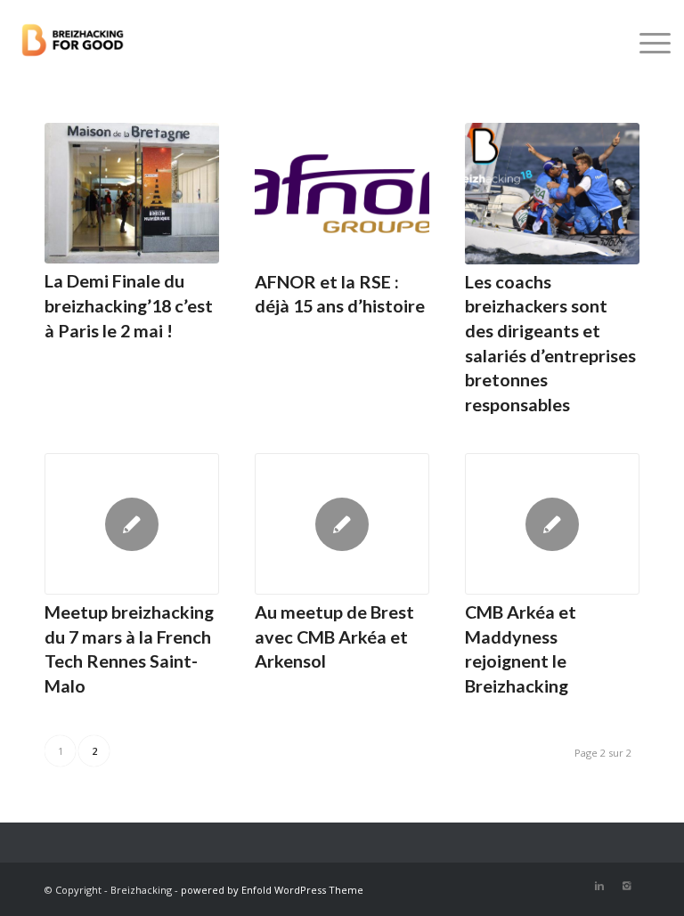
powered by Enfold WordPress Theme (272, 889)
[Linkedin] (599, 885)
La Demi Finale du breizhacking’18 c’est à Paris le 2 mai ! (129, 305)
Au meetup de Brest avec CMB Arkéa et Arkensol (334, 636)
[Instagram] (626, 885)
